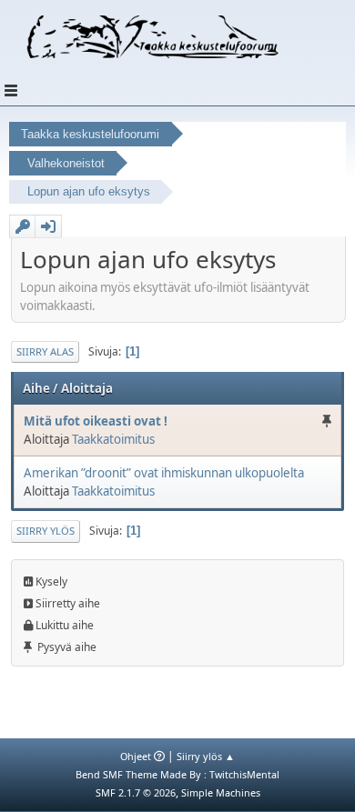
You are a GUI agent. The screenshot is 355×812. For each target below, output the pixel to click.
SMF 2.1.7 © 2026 (136, 792)
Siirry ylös (45, 530)
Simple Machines (220, 792)
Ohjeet (135, 756)
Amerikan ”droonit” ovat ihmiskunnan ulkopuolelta (164, 473)
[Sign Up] (23, 226)
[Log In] (48, 226)
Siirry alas (45, 351)
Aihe (36, 388)
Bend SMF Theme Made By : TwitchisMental (177, 774)
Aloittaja (87, 388)
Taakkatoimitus (113, 439)
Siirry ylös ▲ (206, 756)
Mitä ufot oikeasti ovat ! (95, 421)
